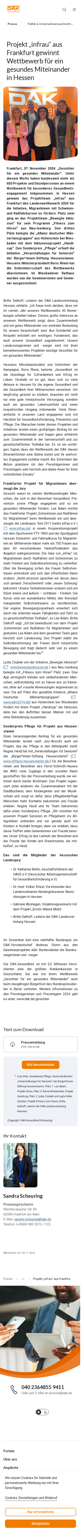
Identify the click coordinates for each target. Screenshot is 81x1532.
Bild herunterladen (40, 1065)
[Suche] (64, 9)
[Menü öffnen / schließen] (74, 9)
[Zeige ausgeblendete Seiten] (21, 1279)
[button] (13, 9)
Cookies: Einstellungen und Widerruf (31, 1498)
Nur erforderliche (40, 1512)
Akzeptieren (41, 1524)
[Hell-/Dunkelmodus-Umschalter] (42, 1412)
